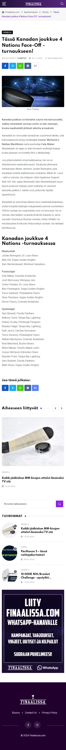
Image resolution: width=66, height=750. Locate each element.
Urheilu (6, 472)
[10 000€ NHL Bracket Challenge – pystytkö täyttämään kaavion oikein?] (9, 576)
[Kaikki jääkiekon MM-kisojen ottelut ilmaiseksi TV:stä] (9, 530)
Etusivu (16, 712)
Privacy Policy (49, 712)
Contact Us (31, 712)
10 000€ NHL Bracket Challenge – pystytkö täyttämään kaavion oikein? (40, 577)
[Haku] (62, 3)
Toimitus (21, 58)
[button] (55, 408)
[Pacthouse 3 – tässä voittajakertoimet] (9, 553)
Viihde (24, 547)
